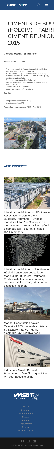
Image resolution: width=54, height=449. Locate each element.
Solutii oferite (26, 413)
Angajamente (26, 424)
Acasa (26, 407)
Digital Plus (38, 445)
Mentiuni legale (26, 430)
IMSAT (21, 445)
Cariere (25, 420)
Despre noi (26, 410)
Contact (26, 427)
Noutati (25, 417)
